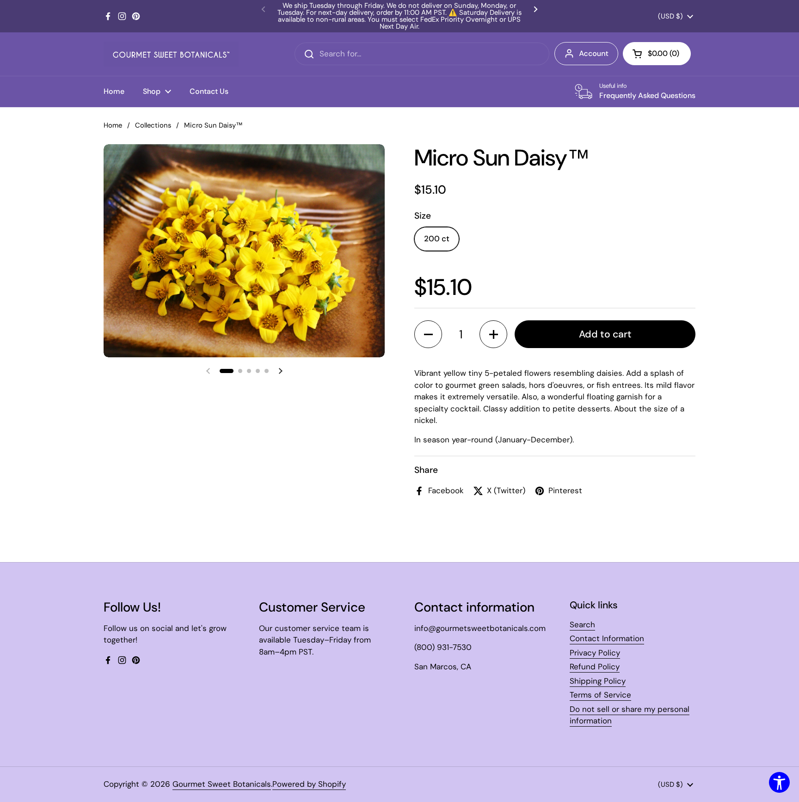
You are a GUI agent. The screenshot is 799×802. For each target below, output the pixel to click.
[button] (227, 371)
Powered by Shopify (309, 784)
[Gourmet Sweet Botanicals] (171, 54)
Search (582, 624)
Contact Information (607, 638)
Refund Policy (595, 666)
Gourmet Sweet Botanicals (221, 784)
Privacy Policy (595, 653)
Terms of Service (600, 695)
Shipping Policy (598, 681)
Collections (153, 125)
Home (113, 125)
